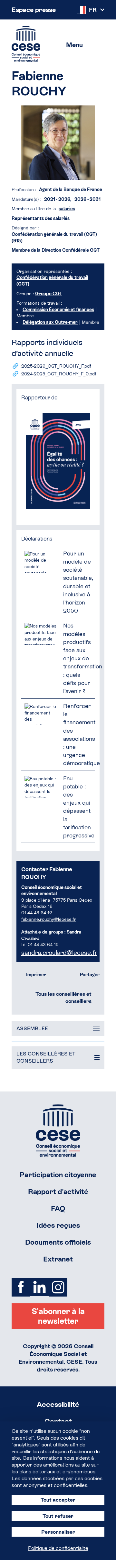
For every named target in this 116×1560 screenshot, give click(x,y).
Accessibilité (58, 1404)
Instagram (58, 1287)
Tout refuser (58, 1516)
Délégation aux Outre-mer (50, 322)
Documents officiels (58, 1242)
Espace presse (34, 9)
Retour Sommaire (58, 1130)
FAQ (58, 1208)
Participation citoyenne (58, 1175)
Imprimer (36, 974)
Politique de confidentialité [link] (58, 1548)
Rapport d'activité (58, 1192)
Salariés (67, 208)
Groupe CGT (48, 293)
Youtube (95, 1287)
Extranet (58, 1259)
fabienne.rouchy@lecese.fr (48, 919)
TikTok (76, 1287)
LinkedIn (39, 1287)
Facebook (21, 1287)
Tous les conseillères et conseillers (63, 997)
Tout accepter (58, 1500)
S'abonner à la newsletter (58, 1316)
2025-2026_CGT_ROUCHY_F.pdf (56, 366)
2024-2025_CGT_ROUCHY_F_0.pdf (58, 373)
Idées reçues (58, 1225)
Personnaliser (58, 1532)
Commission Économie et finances (58, 309)
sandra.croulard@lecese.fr (59, 952)
